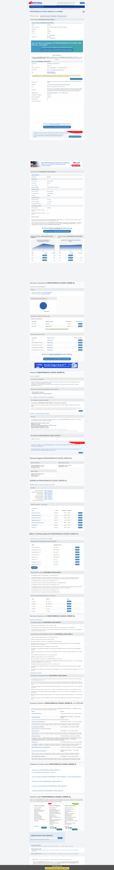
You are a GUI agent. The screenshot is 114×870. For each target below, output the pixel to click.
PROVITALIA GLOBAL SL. (36, 735)
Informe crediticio (33, 846)
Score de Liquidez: (36, 392)
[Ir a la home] (35, 2)
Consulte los (56, 328)
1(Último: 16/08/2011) (48, 496)
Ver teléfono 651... (52, 35)
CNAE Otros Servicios (46, 849)
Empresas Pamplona (61, 853)
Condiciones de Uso (47, 859)
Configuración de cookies (68, 859)
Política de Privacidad (54, 859)
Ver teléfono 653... (52, 38)
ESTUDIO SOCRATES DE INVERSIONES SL (39, 750)
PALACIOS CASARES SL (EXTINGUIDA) (38, 756)
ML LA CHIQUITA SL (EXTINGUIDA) (38, 726)
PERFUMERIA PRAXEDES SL (37, 713)
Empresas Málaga (75, 853)
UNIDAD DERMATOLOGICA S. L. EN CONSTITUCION (41, 747)
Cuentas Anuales (70, 846)
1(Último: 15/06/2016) (48, 497)
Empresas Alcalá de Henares (52, 853)
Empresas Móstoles (45, 853)
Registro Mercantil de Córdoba (52, 92)
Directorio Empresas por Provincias (54, 8)
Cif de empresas (39, 846)
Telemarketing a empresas (46, 846)
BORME (66, 846)
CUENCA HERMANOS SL (36, 717)
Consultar (51, 193)
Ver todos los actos (44, 504)
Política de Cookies (60, 859)
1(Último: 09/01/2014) (48, 493)
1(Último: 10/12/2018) (48, 499)
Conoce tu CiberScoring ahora (76, 78)
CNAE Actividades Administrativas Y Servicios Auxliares (58, 849)
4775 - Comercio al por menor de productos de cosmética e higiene (58, 84)
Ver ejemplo (36, 826)
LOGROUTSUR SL (35, 742)
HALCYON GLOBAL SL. (35, 730)
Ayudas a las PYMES (54, 846)
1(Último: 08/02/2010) (48, 492)
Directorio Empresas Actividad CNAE (42, 8)
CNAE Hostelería (33, 850)
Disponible (49, 176)
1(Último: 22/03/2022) (48, 490)
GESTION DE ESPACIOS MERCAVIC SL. (38, 721)
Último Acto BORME (35, 187)
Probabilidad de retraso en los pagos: (40, 393)
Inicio (35, 8)
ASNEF (63, 846)
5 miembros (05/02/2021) (45, 293)
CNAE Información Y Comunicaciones (72, 849)
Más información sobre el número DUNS (57, 69)
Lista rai (59, 846)
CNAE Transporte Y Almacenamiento (36, 849)
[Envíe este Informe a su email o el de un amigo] (83, 11)
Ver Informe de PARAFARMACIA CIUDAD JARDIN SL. (57, 868)
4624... (48, 69)
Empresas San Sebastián (68, 853)
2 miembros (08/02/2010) (47, 292)
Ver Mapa (64, 27)
